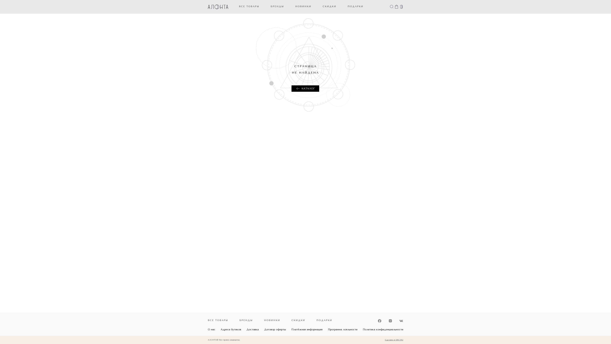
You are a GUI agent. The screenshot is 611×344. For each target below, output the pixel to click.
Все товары (249, 6)
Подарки (324, 320)
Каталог (308, 88)
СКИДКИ (329, 6)
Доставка (252, 329)
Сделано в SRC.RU (394, 340)
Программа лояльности (342, 329)
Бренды (277, 6)
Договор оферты (275, 329)
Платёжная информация (307, 329)
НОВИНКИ (303, 6)
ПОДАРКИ (355, 6)
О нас (211, 329)
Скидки (298, 320)
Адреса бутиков (231, 329)
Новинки (272, 320)
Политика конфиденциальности (383, 329)
